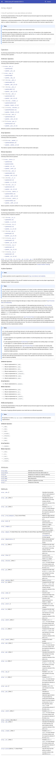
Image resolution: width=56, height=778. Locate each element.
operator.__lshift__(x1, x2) (11, 196)
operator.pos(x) (8, 68)
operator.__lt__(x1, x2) (10, 222)
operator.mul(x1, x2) (10, 96)
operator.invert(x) (9, 164)
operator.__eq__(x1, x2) (11, 249)
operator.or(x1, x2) (9, 180)
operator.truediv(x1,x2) (10, 103)
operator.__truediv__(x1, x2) (12, 105)
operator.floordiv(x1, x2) (10, 109)
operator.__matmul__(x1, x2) (12, 145)
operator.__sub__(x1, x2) (11, 91)
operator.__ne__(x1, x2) (10, 256)
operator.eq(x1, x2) (9, 247)
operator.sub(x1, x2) (10, 89)
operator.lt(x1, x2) (9, 219)
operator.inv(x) (8, 161)
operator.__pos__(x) (10, 71)
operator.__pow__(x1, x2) (11, 125)
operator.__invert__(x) (10, 168)
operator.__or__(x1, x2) (10, 182)
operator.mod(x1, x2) (10, 116)
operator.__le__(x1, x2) (10, 229)
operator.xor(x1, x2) (9, 187)
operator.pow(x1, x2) (10, 123)
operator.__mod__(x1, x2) (11, 119)
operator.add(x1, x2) (10, 82)
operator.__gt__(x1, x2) (10, 235)
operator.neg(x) (8, 75)
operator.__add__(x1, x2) (11, 84)
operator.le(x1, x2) (9, 226)
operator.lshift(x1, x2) (10, 193)
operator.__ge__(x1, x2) (11, 242)
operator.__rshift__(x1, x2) (11, 203)
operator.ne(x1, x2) (9, 254)
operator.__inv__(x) (9, 166)
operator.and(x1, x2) (10, 173)
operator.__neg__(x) (10, 77)
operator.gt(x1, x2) (9, 233)
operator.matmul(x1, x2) (10, 142)
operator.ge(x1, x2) (9, 240)
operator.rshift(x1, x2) (10, 200)
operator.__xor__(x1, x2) (11, 189)
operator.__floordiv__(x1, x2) (12, 112)
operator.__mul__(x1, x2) (11, 98)
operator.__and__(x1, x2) (11, 175)
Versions (49, 1)
